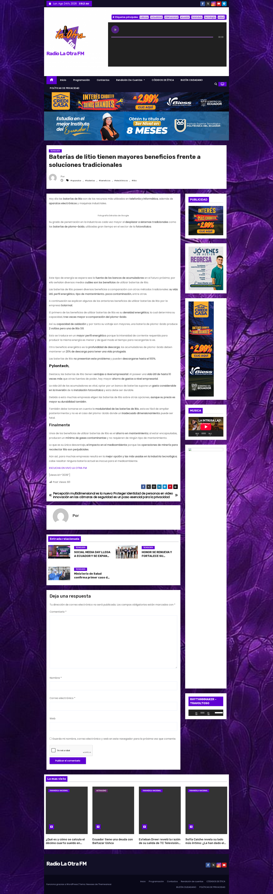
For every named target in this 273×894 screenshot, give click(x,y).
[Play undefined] (115, 29)
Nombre (56, 678)
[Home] (51, 80)
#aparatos (75, 180)
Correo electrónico (62, 698)
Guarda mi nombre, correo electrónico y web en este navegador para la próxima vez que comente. (114, 739)
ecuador (185, 17)
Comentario (58, 612)
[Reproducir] (192, 433)
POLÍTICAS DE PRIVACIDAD (64, 88)
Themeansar (105, 884)
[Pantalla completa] (219, 433)
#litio (134, 180)
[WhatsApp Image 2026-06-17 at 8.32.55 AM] (205, 220)
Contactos (103, 80)
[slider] (218, 712)
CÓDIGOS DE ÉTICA (163, 80)
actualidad (156, 17)
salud (221, 17)
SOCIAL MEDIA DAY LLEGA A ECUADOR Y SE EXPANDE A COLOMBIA (92, 556)
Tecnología (55, 151)
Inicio (63, 80)
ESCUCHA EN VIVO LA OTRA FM (68, 468)
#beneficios (104, 180)
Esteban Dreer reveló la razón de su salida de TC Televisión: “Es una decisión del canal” (159, 843)
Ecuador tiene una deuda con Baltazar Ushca (112, 841)
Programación (81, 80)
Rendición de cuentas (129, 80)
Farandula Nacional (59, 790)
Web (52, 718)
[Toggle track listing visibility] (220, 43)
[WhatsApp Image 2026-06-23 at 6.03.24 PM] (136, 126)
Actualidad (101, 790)
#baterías (90, 180)
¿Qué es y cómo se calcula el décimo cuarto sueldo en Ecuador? (65, 843)
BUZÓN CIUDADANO (192, 80)
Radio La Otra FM (65, 53)
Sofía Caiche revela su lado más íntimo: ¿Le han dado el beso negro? (204, 843)
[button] (216, 84)
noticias (144, 17)
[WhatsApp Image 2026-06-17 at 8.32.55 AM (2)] (201, 349)
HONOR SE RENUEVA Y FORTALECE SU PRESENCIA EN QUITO (157, 556)
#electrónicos (121, 180)
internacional (171, 17)
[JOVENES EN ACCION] (205, 268)
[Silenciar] (215, 433)
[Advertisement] (113, 253)
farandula (197, 17)
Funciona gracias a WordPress (62, 884)
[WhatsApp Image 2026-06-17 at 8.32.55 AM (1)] (136, 101)
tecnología (210, 17)
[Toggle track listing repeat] (126, 43)
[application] (205, 427)
